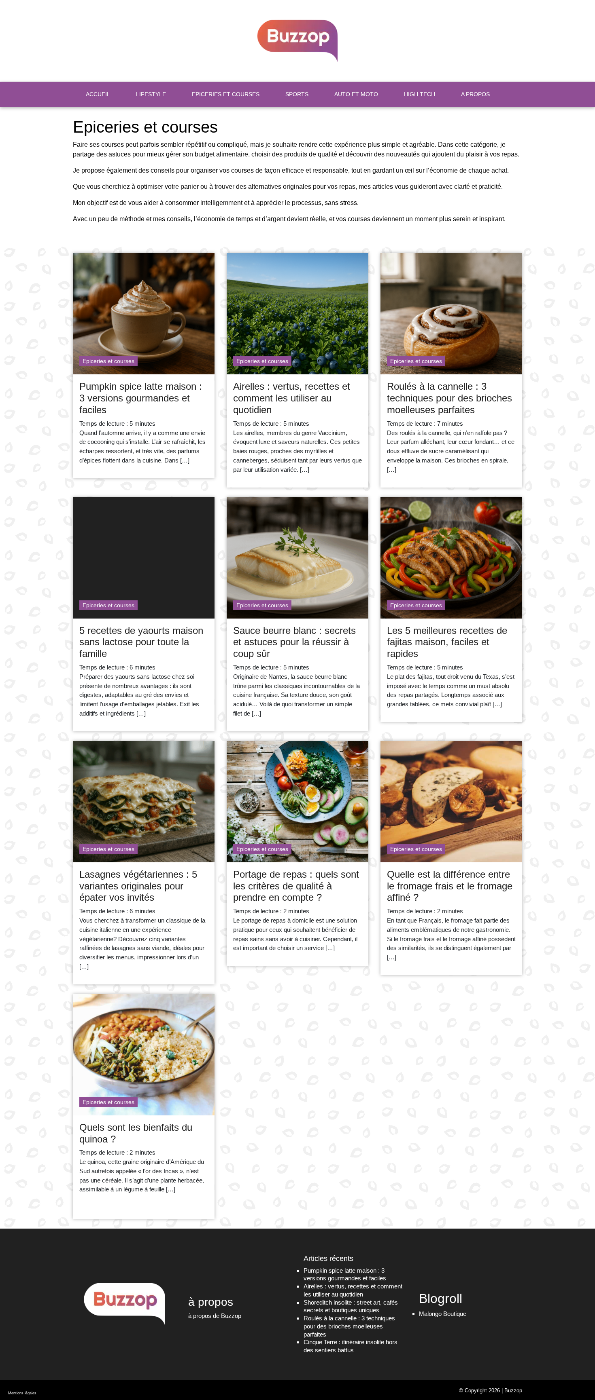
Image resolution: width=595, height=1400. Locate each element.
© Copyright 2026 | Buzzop (490, 1390)
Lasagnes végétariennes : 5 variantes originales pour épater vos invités (138, 886)
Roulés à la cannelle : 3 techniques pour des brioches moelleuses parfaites (449, 398)
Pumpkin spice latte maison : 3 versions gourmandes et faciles (140, 398)
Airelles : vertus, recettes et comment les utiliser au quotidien (291, 398)
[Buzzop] (297, 40)
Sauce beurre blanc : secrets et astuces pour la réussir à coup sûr (294, 642)
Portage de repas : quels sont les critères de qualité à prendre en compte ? (296, 886)
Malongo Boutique (442, 1313)
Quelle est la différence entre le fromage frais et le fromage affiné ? (449, 886)
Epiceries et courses (108, 361)
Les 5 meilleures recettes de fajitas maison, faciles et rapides (447, 642)
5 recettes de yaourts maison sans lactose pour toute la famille (141, 642)
